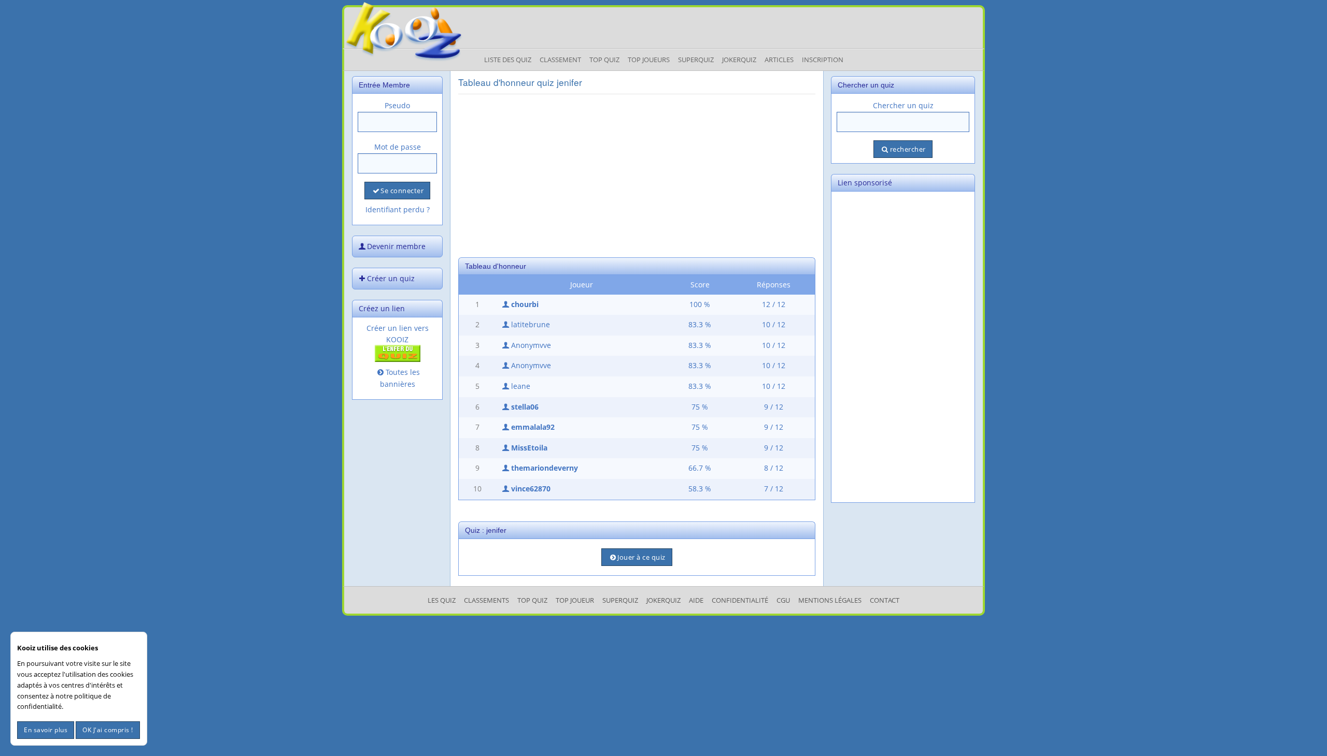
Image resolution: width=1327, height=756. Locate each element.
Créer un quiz (391, 278)
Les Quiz (442, 600)
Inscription (822, 59)
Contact (884, 600)
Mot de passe (397, 147)
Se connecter (401, 190)
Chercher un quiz (903, 105)
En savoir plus (45, 730)
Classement (560, 59)
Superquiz (696, 59)
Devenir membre (396, 246)
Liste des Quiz (507, 59)
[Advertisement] (636, 174)
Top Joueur (575, 600)
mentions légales (830, 600)
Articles (779, 59)
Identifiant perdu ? (397, 209)
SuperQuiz (620, 600)
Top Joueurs (649, 59)
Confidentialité (740, 600)
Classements (486, 600)
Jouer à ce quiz (641, 557)
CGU (783, 600)
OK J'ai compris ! (107, 730)
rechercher (908, 149)
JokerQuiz (739, 59)
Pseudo (397, 105)
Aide (696, 600)
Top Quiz (604, 59)
